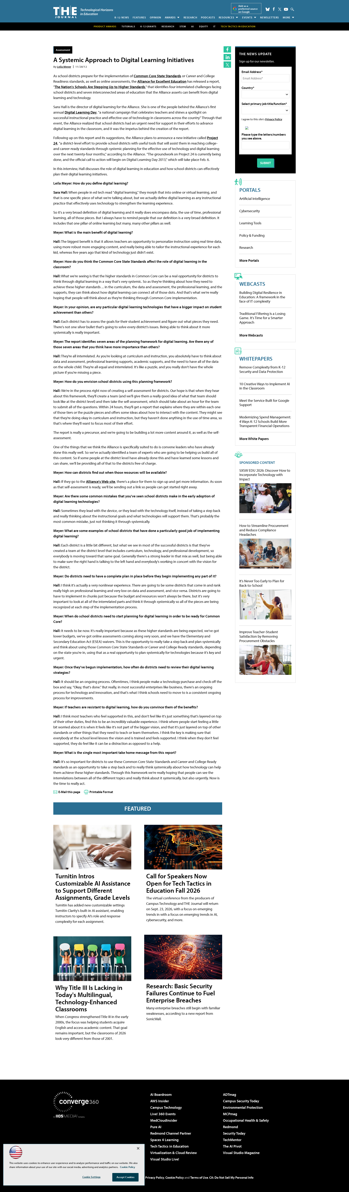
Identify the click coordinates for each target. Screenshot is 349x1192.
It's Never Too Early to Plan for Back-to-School (261, 583)
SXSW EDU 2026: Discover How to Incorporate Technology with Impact (264, 474)
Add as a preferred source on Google (248, 8)
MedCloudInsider (163, 1120)
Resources (226, 17)
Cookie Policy (174, 1177)
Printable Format (101, 792)
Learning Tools (250, 223)
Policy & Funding (252, 235)
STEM (183, 26)
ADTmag (229, 1094)
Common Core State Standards (157, 76)
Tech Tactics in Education (169, 1146)
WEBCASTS (252, 283)
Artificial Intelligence (254, 198)
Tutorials (128, 26)
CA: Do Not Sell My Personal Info (231, 1177)
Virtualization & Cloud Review (173, 1152)
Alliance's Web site (100, 481)
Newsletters (269, 17)
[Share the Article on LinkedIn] (227, 57)
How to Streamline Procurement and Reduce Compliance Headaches (263, 530)
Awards (170, 17)
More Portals (249, 260)
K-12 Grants (148, 26)
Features (139, 17)
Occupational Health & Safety (246, 1120)
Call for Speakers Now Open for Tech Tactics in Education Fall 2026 (178, 883)
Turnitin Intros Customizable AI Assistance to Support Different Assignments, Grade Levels (92, 886)
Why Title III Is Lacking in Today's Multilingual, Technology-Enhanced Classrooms (88, 998)
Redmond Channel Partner (170, 1133)
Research (190, 17)
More (286, 17)
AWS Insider (159, 1101)
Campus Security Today (241, 1101)
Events (247, 17)
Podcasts (208, 17)
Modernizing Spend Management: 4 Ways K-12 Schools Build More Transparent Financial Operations (265, 421)
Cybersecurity (249, 211)
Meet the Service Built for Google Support (264, 402)
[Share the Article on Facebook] (227, 49)
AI (192, 26)
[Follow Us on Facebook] (274, 9)
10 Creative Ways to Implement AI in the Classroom (264, 386)
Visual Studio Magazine (241, 1152)
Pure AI (155, 1126)
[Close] (138, 1148)
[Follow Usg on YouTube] (286, 9)
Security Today (234, 1133)
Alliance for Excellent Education (161, 81)
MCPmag (230, 1114)
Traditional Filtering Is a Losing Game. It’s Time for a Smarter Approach (262, 318)
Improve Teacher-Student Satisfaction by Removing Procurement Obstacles (258, 636)
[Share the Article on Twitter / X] (227, 64)
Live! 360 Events (163, 1114)
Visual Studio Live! (164, 1159)
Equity (203, 26)
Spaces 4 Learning (164, 1139)
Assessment (63, 50)
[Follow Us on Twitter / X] (279, 9)
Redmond (230, 1126)
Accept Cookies (126, 1177)
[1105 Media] (77, 1138)
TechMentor (232, 1139)
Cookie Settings (91, 1176)
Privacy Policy (273, 119)
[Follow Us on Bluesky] (268, 9)
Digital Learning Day (81, 112)
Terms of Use (199, 1177)
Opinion (155, 17)
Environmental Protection (243, 1107)
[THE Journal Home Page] (83, 12)
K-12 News (122, 17)
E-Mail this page (69, 792)
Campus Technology (166, 1107)
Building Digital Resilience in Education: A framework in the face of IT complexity (262, 297)
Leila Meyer (64, 67)
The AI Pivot (232, 1146)
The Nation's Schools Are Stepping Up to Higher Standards (100, 86)
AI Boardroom (161, 1094)
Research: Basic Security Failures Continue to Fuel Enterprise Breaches (180, 993)
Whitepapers (255, 358)
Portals (250, 189)
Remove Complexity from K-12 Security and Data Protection (262, 369)
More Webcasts (251, 335)
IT (214, 26)
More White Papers (254, 438)
